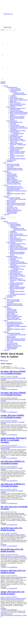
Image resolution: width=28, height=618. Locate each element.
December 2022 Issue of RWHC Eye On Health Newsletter (13, 372)
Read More (3, 388)
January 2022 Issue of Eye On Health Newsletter (12, 593)
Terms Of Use (9, 614)
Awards (16, 615)
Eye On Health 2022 (12, 389)
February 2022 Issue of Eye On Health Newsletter (13, 571)
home (3, 360)
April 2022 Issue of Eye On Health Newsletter (11, 529)
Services (3, 615)
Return (23, 368)
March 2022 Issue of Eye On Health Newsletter (12, 550)
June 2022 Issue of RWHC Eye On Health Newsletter (13, 485)
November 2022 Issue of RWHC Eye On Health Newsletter (13, 394)
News (6, 615)
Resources (10, 615)
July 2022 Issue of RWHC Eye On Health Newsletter (13, 462)
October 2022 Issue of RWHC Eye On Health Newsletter (12, 416)
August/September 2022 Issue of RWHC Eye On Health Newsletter (13, 440)
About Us (20, 615)
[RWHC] (3, 81)
